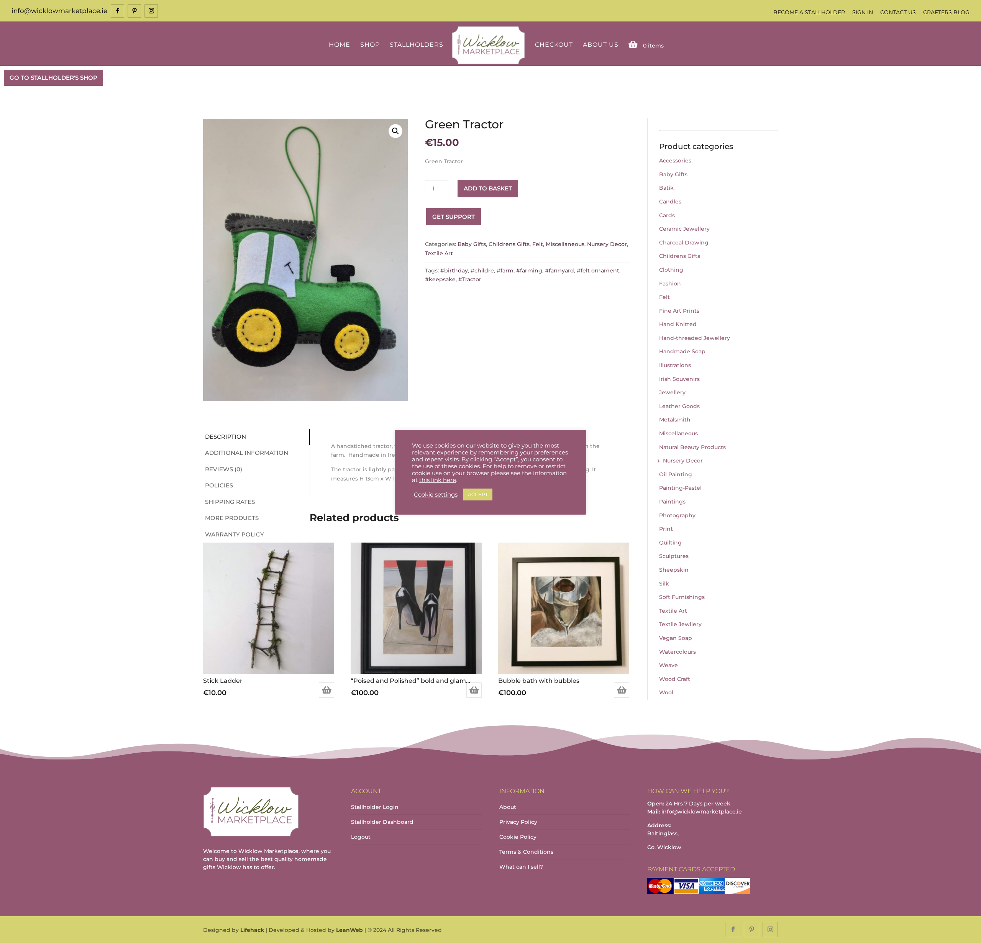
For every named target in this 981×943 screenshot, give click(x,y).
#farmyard (559, 270)
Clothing (671, 269)
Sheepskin (674, 569)
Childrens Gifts (509, 244)
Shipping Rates (230, 501)
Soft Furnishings (682, 597)
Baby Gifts (472, 244)
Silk (664, 583)
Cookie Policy (517, 836)
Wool (666, 692)
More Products (232, 518)
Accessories (675, 160)
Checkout (554, 45)
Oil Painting (675, 474)
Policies (219, 485)
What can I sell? (521, 866)
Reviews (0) (223, 469)
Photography (677, 515)
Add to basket (488, 188)
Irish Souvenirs (679, 379)
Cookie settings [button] (436, 494)
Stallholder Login (375, 807)
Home (339, 45)
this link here (437, 480)
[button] (395, 131)
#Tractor (469, 279)
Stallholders (416, 45)
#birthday (454, 270)
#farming (529, 270)
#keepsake (440, 279)
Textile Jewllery (680, 624)
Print (666, 528)
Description (225, 436)
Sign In (862, 12)
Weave (668, 665)
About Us (600, 45)
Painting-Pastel (680, 487)
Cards (667, 215)
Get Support (453, 216)
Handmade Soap (682, 351)
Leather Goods (679, 406)
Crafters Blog (946, 12)
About (507, 807)
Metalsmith (675, 419)
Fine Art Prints (679, 310)
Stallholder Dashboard (382, 821)
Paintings (672, 501)
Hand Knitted (678, 324)
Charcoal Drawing (684, 242)
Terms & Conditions (526, 851)
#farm (505, 270)
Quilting (670, 542)
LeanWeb (349, 930)
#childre (482, 270)
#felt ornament (598, 270)
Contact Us (898, 12)
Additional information (246, 452)
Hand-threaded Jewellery (694, 338)
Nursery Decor (607, 244)
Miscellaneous (565, 244)
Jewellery (672, 392)
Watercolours (677, 651)
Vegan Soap (675, 638)
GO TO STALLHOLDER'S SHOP (53, 77)
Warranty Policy (234, 534)
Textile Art (439, 253)
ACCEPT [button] (478, 494)
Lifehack (252, 930)
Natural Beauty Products (692, 447)
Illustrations (675, 365)
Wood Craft (674, 679)
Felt (537, 244)
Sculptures (674, 556)
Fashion (670, 283)
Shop (370, 45)
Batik (666, 187)
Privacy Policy (518, 821)
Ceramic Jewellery (684, 228)
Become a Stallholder (809, 12)
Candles (670, 201)
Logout (361, 836)
